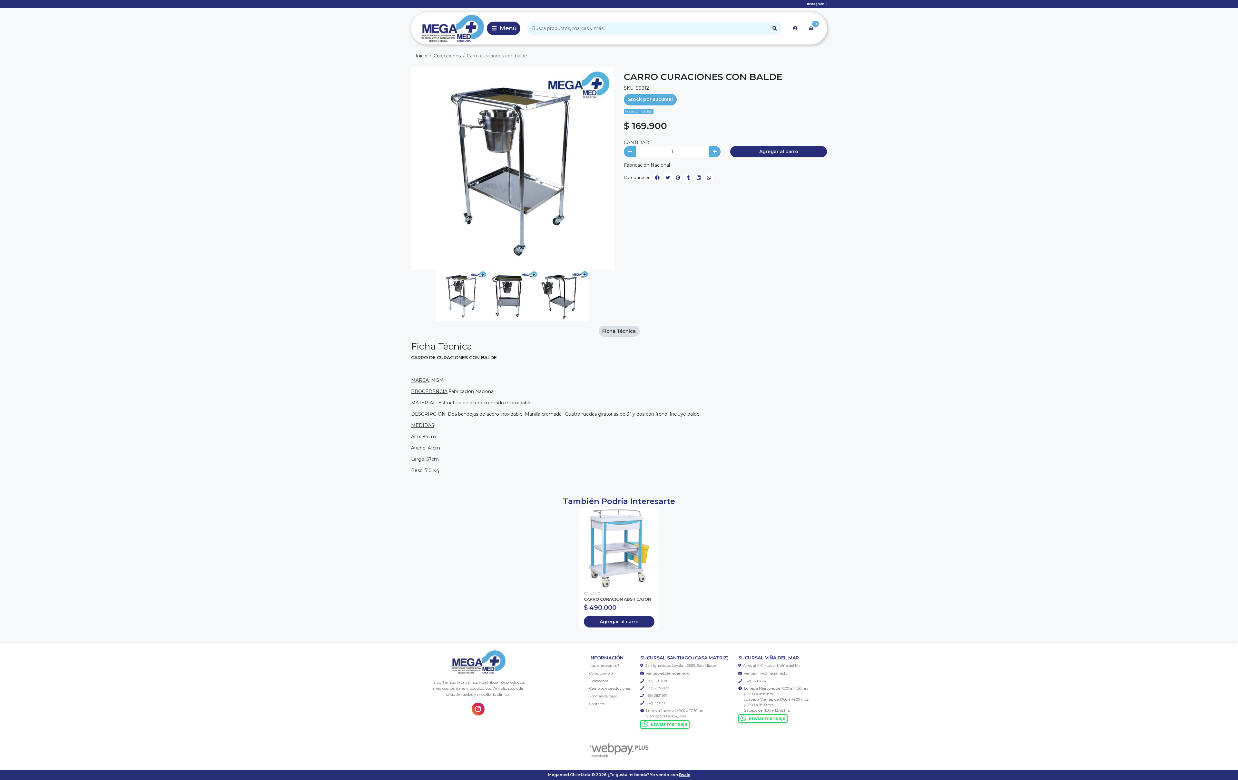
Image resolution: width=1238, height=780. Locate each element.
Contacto (597, 704)
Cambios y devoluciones (610, 688)
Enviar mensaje (669, 724)
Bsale (684, 774)
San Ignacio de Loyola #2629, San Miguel (681, 665)
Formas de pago (603, 696)
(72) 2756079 (657, 688)
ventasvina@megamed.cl (766, 673)
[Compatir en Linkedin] (698, 177)
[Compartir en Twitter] (667, 177)
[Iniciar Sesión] (795, 28)
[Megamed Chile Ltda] (448, 28)
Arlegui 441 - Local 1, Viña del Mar (772, 665)
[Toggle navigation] (503, 28)
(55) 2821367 (656, 695)
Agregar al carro (778, 151)
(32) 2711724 (754, 681)
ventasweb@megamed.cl (668, 673)
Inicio (421, 56)
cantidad (636, 142)
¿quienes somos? (604, 665)
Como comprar (602, 673)
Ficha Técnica (619, 331)
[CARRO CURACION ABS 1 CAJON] (619, 548)
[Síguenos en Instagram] (478, 709)
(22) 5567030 (656, 681)
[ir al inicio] (478, 662)
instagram (815, 3)
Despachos (598, 681)
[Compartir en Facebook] (657, 177)
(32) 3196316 (655, 703)
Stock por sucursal (650, 99)
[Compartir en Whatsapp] (708, 177)
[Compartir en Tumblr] (688, 177)
